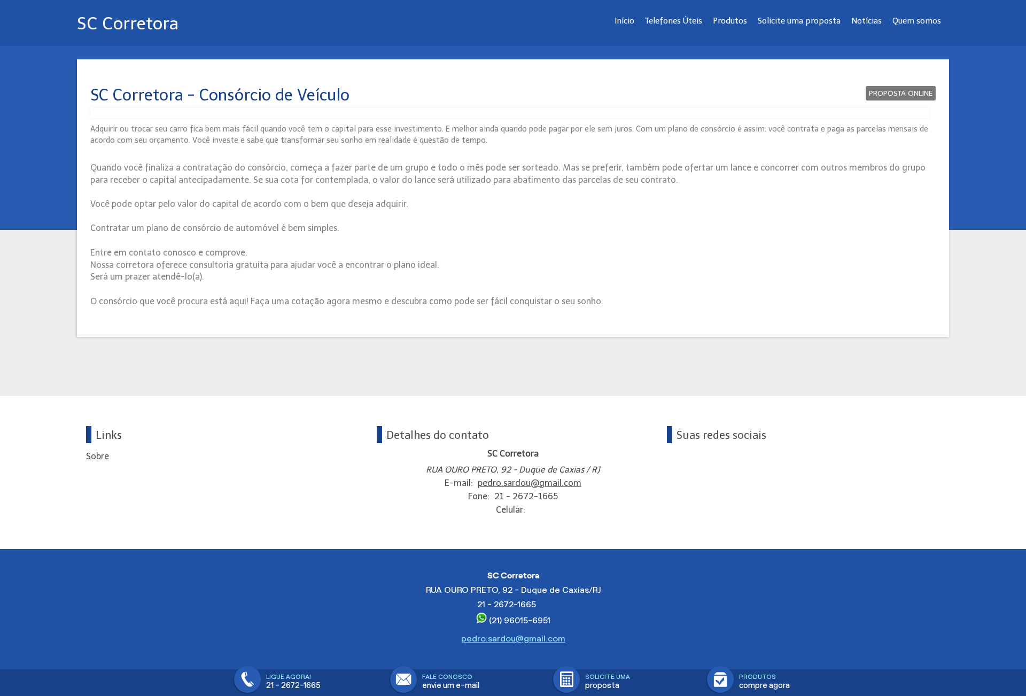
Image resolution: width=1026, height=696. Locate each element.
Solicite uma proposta (799, 21)
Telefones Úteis (673, 21)
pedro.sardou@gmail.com (529, 483)
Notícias (866, 21)
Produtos (730, 21)
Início (624, 21)
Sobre (97, 456)
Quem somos (916, 21)
